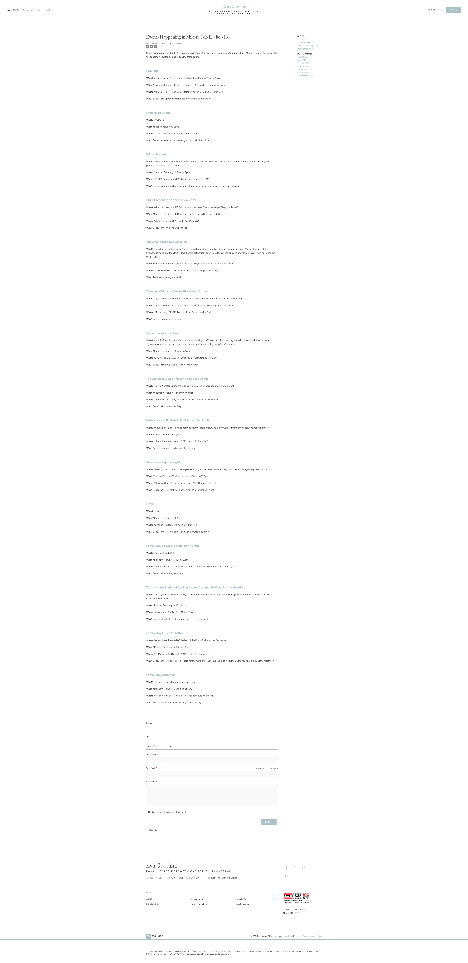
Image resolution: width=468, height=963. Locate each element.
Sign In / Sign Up (436, 10)
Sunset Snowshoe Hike (162, 333)
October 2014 (303, 72)
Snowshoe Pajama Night (163, 462)
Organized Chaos (158, 112)
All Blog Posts (303, 39)
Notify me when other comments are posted (168, 812)
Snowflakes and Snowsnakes (166, 241)
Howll (150, 504)
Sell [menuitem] (47, 9)
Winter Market (156, 154)
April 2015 (301, 60)
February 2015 (303, 63)
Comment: (151, 781)
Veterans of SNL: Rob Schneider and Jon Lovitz (178, 420)
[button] (436, 10)
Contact (453, 10)
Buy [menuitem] (40, 9)
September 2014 (305, 75)
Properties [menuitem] (27, 9)
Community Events (305, 42)
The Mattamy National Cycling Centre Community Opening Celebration (195, 587)
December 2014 (304, 69)
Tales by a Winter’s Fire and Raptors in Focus (177, 291)
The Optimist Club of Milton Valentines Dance (177, 378)
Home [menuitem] (16, 9)
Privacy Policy (288, 936)
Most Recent (303, 57)
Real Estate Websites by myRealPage (308, 936)
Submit (268, 822)
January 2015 (303, 66)
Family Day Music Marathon (165, 633)
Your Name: (151, 754)
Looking (152, 71)
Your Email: (151, 768)
